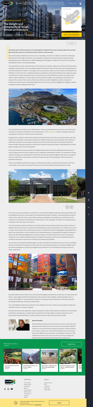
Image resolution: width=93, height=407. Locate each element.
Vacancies (26, 395)
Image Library (47, 389)
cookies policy (38, 404)
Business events (27, 384)
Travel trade (26, 386)
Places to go (47, 387)
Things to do (47, 386)
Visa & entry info (27, 393)
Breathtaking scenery (12, 20)
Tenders (25, 397)
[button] (67, 207)
